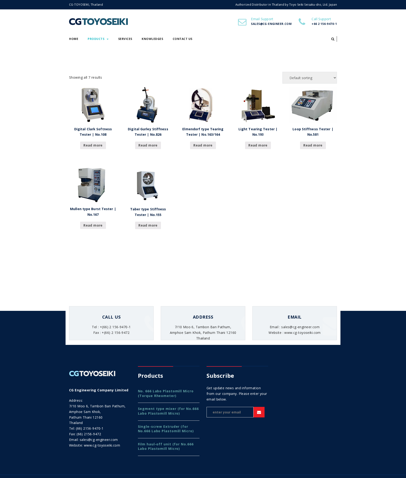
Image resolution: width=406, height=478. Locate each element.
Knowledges (152, 39)
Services (125, 39)
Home (73, 39)
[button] (333, 39)
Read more (93, 145)
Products (96, 39)
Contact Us (182, 39)
